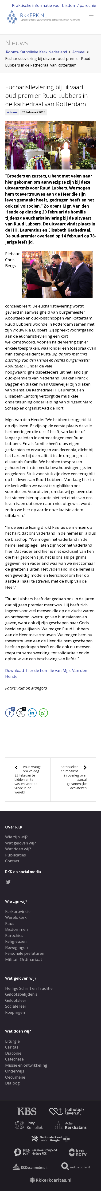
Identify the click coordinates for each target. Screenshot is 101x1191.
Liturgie (12, 1041)
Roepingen (15, 1012)
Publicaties (15, 855)
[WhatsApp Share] (43, 712)
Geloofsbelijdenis (21, 994)
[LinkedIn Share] (32, 712)
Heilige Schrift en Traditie (29, 988)
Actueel (12, 112)
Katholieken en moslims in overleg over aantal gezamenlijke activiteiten (74, 777)
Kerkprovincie (18, 911)
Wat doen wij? (18, 849)
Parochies (14, 935)
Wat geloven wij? (20, 843)
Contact (12, 861)
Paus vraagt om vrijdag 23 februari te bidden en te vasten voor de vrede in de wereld (28, 779)
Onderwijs (14, 1071)
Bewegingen (16, 947)
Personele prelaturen (24, 953)
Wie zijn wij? (16, 837)
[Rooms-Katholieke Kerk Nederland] (43, 16)
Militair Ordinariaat (23, 959)
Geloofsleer (15, 1000)
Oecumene (15, 1077)
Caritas (11, 1047)
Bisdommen (16, 929)
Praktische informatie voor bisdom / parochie (54, 5)
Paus (9, 923)
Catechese (14, 1059)
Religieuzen (16, 941)
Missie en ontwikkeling (26, 1065)
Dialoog (12, 1083)
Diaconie (13, 1053)
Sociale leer (15, 1006)
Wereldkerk (16, 917)
